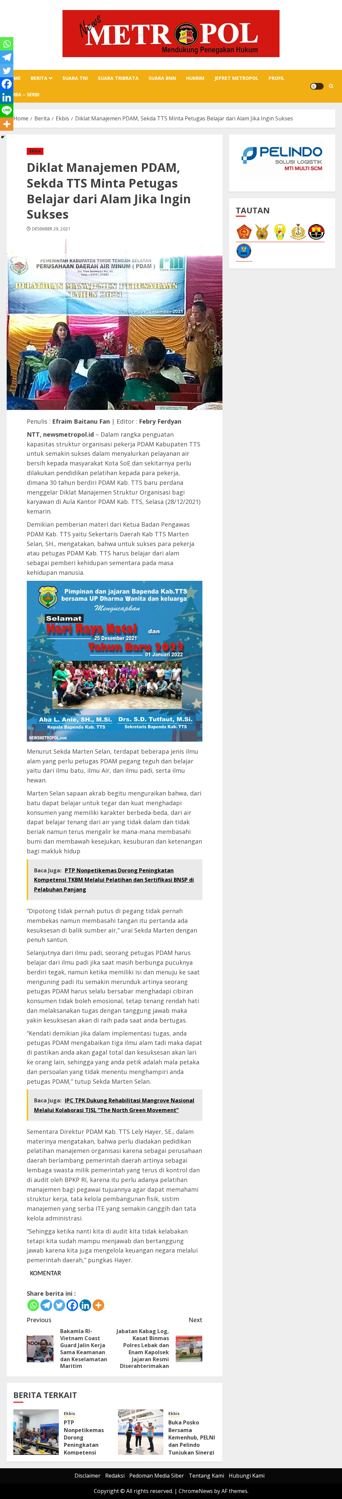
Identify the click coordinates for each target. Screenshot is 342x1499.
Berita (39, 78)
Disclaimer (87, 1475)
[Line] (6, 110)
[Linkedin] (85, 1305)
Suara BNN (162, 78)
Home (14, 78)
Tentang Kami (206, 1475)
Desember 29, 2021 (51, 229)
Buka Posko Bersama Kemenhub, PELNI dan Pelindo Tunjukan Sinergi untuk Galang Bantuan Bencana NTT (191, 1449)
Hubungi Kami (247, 1475)
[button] (331, 86)
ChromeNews (196, 1491)
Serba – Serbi (23, 94)
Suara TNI (75, 78)
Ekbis (35, 151)
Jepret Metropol (236, 78)
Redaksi (115, 1475)
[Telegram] (46, 1305)
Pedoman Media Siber (156, 1475)
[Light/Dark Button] (317, 86)
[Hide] (2, 137)
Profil (277, 78)
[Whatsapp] (33, 1305)
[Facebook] (72, 1305)
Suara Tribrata (118, 78)
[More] (98, 1305)
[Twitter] (59, 1305)
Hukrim (195, 78)
